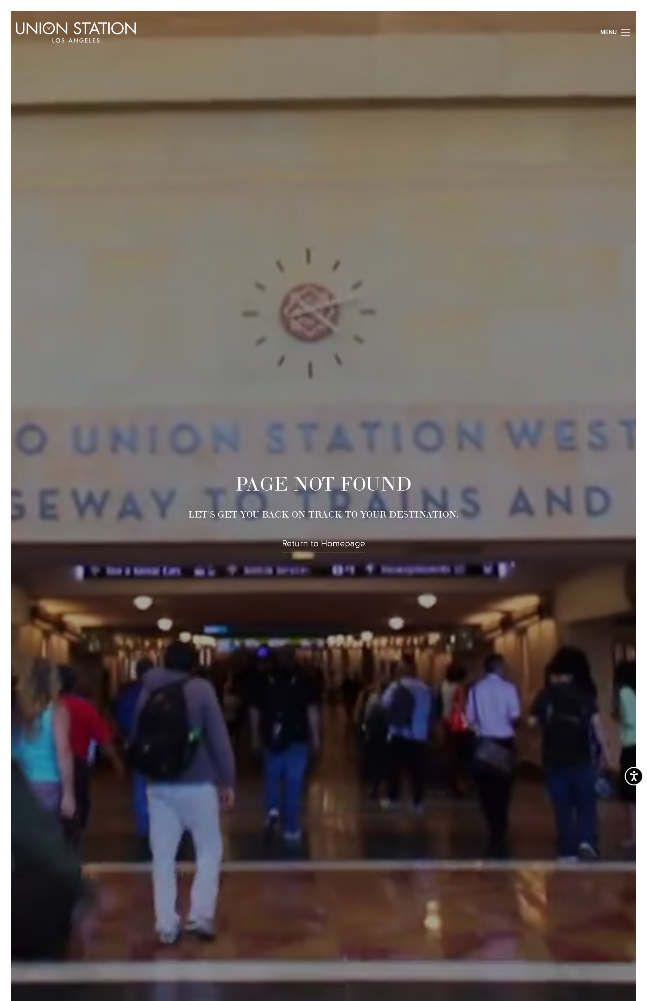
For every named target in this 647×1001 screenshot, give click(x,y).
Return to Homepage (323, 543)
